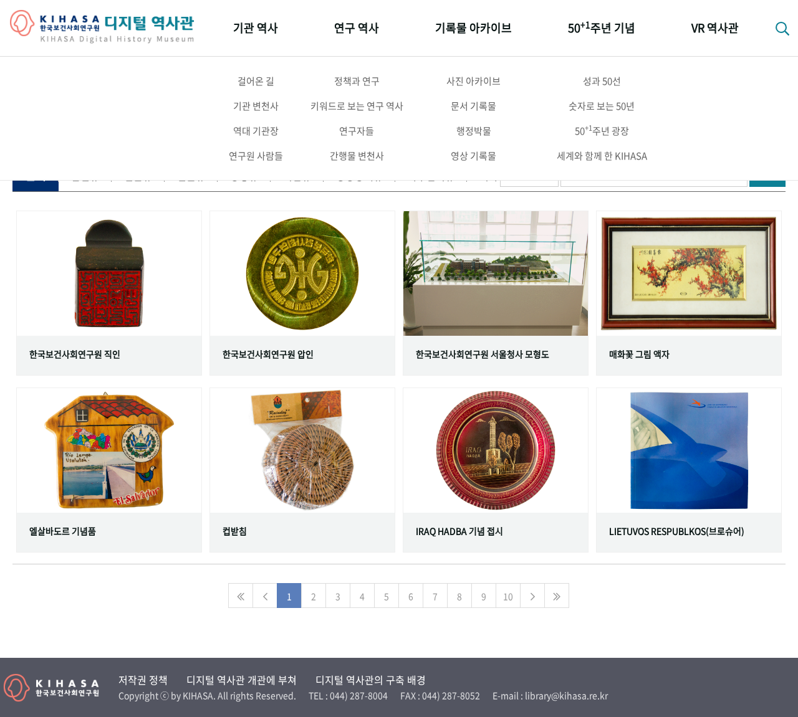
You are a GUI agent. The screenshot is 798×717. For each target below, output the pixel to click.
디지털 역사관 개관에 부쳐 (241, 679)
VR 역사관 (715, 27)
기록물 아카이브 (473, 27)
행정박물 (473, 131)
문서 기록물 (473, 106)
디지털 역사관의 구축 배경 (370, 679)
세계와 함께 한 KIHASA (602, 156)
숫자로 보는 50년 (602, 106)
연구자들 (356, 131)
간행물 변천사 (357, 156)
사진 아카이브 (473, 81)
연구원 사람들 (256, 156)
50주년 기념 (601, 27)
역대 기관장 (256, 131)
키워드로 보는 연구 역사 (356, 106)
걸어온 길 (256, 81)
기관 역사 (255, 27)
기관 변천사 (256, 106)
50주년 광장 (602, 130)
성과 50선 (602, 81)
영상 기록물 (473, 156)
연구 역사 (356, 27)
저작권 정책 (143, 679)
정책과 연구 (357, 81)
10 (508, 596)
